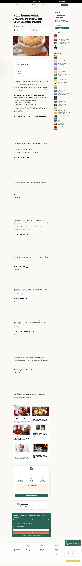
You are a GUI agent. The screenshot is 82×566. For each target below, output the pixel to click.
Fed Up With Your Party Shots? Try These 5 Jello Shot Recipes (21, 439)
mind (23, 99)
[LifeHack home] (17, 5)
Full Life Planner (28, 549)
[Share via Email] (21, 33)
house (45, 88)
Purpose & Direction (42, 549)
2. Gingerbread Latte (19, 66)
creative (44, 141)
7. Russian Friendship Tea (20, 74)
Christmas (34, 107)
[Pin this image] (42, 120)
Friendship (24, 365)
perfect (20, 226)
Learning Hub (28, 550)
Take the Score (64, 4)
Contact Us (56, 548)
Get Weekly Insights (62, 28)
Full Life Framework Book (29, 548)
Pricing (49, 4)
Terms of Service (54, 560)
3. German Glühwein (19, 67)
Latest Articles (57, 549)
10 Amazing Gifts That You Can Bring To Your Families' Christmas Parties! (40, 456)
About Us (56, 546)
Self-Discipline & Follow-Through (43, 548)
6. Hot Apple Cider (19, 73)
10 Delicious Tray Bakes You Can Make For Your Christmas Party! (40, 420)
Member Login (57, 553)
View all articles (22, 508)
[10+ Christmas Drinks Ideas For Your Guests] (22, 411)
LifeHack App (28, 546)
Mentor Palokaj (16, 30)
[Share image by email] (47, 120)
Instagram (19, 557)
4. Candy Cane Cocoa (19, 69)
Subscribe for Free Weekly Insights (31, 532)
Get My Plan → (62, 1)
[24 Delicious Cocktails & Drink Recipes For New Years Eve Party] (40, 427)
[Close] (66, 1)
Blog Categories (57, 550)
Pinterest (23, 557)
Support (56, 554)
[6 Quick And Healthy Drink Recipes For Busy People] (22, 448)
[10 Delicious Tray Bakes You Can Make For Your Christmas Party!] (40, 411)
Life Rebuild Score (16, 548)
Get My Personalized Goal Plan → (31, 495)
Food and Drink (17, 12)
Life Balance (16, 550)
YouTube (27, 557)
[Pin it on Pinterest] (17, 33)
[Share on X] (19, 33)
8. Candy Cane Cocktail (19, 76)
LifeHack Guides (16, 546)
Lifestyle (34, 453)
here (37, 152)
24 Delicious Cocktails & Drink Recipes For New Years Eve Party (40, 434)
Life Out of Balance (42, 550)
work (42, 110)
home (45, 257)
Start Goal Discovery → (73, 560)
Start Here (34, 4)
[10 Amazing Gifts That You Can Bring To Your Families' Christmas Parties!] (41, 448)
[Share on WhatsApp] (45, 120)
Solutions (44, 4)
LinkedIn (30, 557)
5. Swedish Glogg (18, 71)
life (47, 81)
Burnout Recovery (41, 546)
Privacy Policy (60, 560)
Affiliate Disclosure (65, 560)
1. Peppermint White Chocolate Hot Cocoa (23, 64)
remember (19, 223)
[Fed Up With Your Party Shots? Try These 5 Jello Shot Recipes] (22, 430)
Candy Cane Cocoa (20, 57)
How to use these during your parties (22, 62)
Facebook (15, 557)
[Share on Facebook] (14, 33)
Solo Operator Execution (42, 553)
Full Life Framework (17, 549)
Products (39, 4)
